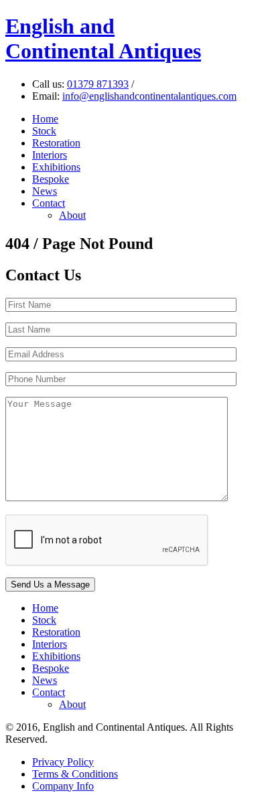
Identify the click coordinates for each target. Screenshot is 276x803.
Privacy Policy (63, 762)
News (44, 191)
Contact (48, 203)
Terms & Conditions (75, 774)
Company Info (63, 786)
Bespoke (50, 179)
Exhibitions (56, 167)
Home (45, 118)
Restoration (56, 143)
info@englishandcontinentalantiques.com (149, 96)
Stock (44, 131)
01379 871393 (98, 84)
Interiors (49, 155)
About (72, 215)
